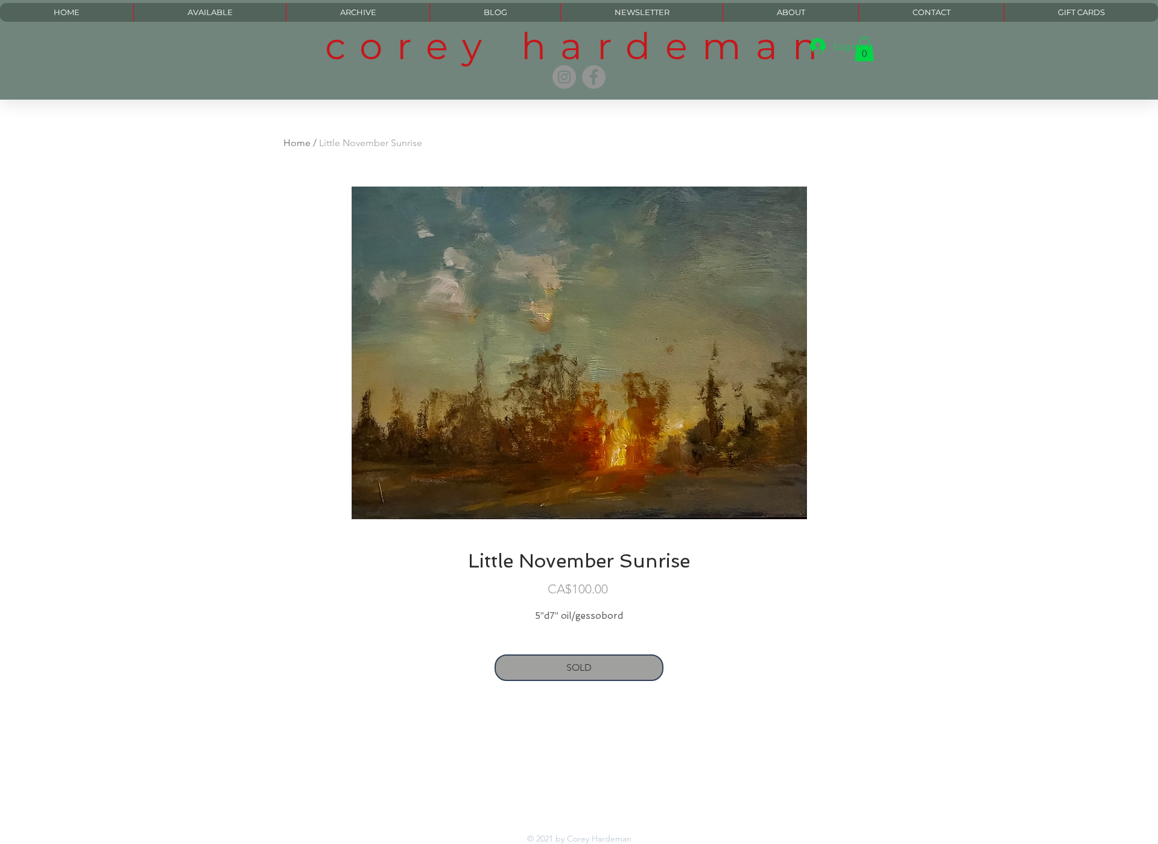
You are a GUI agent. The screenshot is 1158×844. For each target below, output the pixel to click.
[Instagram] (564, 77)
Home (297, 143)
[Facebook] (594, 77)
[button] (864, 49)
